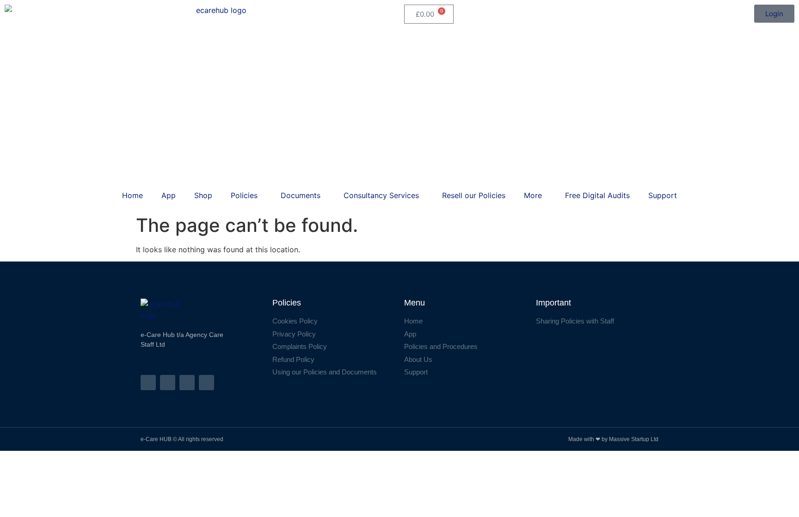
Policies (244, 195)
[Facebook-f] (148, 382)
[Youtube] (206, 382)
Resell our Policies (473, 195)
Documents (300, 195)
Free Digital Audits (597, 195)
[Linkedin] (187, 382)
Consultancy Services (381, 195)
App (168, 195)
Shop (203, 195)
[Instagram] (167, 382)
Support (662, 195)
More (533, 195)
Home (132, 195)
